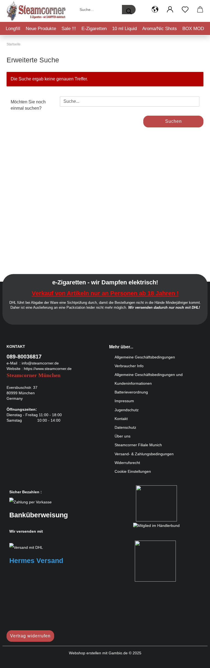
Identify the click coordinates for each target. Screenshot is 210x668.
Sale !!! (69, 28)
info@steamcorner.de (40, 363)
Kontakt (121, 418)
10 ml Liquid (124, 28)
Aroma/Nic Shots (159, 28)
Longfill (13, 28)
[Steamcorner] (37, 11)
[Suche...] (129, 9)
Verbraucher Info (129, 366)
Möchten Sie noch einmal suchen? (28, 105)
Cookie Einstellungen (133, 471)
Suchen (173, 121)
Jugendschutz (127, 410)
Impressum (124, 401)
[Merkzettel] (184, 9)
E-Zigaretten (94, 28)
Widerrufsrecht (127, 462)
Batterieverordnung (131, 392)
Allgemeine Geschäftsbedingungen (145, 357)
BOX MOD (193, 28)
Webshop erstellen (85, 653)
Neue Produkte (41, 28)
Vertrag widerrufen (30, 636)
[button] (154, 9)
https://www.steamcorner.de (48, 368)
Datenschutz (125, 427)
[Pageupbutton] (195, 659)
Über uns (122, 436)
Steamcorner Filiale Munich (138, 445)
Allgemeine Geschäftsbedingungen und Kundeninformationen (149, 379)
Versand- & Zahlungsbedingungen (144, 454)
